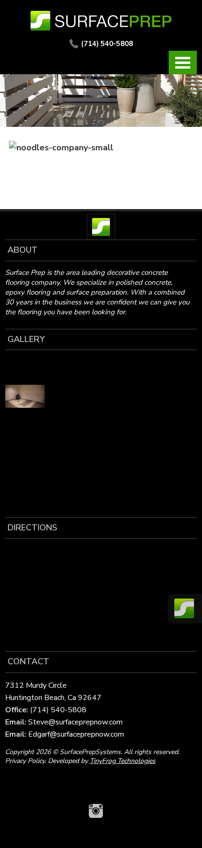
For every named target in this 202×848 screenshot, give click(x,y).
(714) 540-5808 (107, 43)
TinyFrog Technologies (122, 760)
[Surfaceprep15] (69, 424)
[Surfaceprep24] (25, 479)
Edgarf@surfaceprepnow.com (76, 734)
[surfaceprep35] (25, 396)
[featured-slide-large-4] (69, 368)
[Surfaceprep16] (25, 451)
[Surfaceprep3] (25, 424)
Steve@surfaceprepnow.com (75, 722)
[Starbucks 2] (69, 396)
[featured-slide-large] (25, 368)
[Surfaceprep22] (69, 451)
